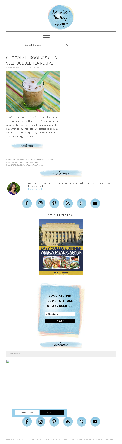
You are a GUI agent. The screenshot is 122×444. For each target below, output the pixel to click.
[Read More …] (35, 188)
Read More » (32, 147)
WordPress (110, 439)
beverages (20, 159)
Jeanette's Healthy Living (61, 17)
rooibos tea (38, 165)
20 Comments (34, 67)
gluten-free (48, 159)
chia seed (30, 165)
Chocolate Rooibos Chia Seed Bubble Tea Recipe (31, 60)
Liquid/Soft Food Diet (14, 162)
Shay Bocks (51, 439)
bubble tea (21, 165)
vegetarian (33, 162)
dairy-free (40, 159)
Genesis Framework (82, 439)
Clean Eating (30, 159)
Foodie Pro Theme (34, 439)
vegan (26, 162)
